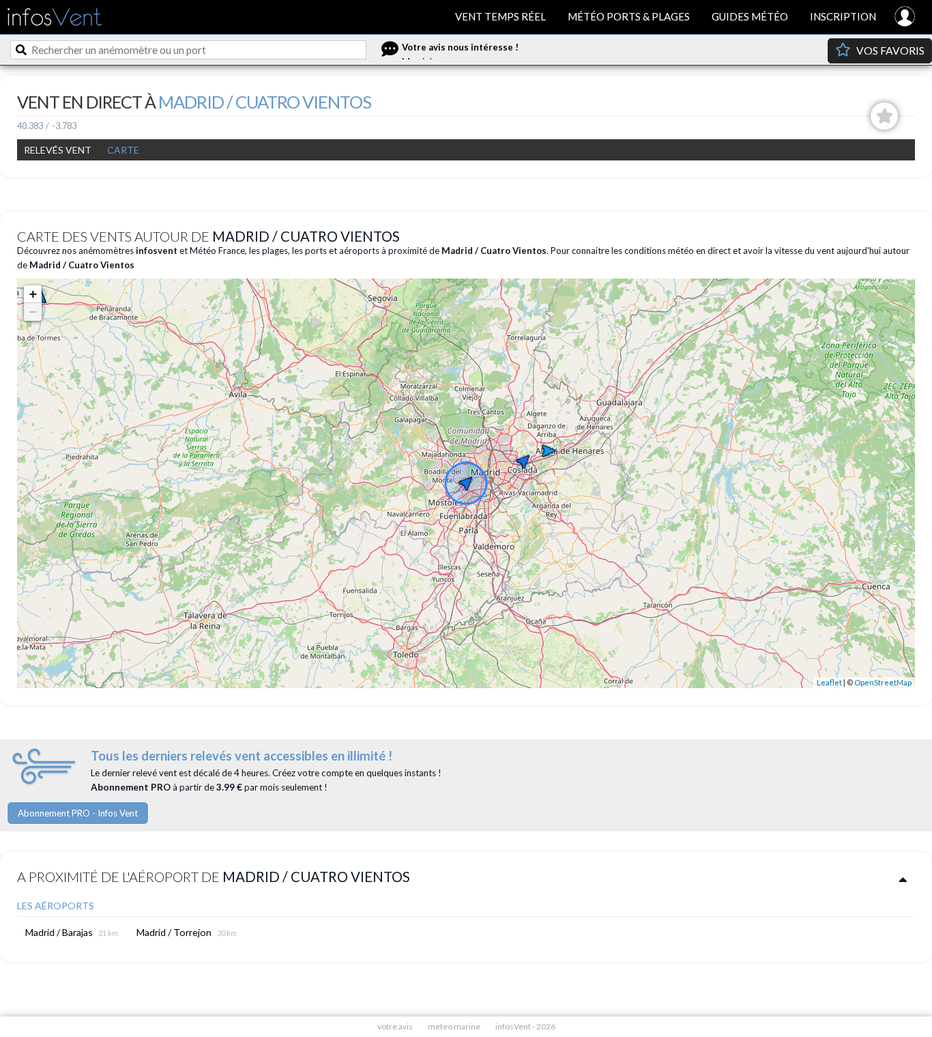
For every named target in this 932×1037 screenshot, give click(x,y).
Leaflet (829, 682)
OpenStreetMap (883, 682)
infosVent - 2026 (525, 1026)
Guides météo (750, 16)
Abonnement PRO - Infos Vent (78, 813)
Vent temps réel (500, 16)
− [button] (33, 311)
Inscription (843, 16)
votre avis (395, 1026)
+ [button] (33, 294)
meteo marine (454, 1026)
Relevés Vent (57, 150)
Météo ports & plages (629, 16)
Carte (123, 150)
